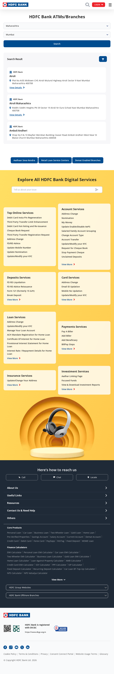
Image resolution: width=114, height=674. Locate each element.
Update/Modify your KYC (19, 256)
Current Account (75, 536)
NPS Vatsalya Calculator (36, 573)
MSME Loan (88, 541)
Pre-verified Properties (18, 536)
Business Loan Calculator (49, 556)
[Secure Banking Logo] (60, 628)
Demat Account (93, 536)
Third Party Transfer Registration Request (28, 234)
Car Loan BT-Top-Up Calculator (79, 569)
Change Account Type (73, 235)
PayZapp (50, 541)
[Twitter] (22, 647)
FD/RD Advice (13, 243)
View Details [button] (16, 87)
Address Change (15, 239)
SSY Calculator (43, 564)
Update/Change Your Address (22, 380)
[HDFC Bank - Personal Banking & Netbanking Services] (17, 615)
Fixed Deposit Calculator (19, 569)
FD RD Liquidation (16, 282)
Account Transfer (70, 239)
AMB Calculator (73, 560)
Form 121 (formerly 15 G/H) (20, 290)
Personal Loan (14, 532)
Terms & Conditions (28, 654)
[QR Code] (7, 628)
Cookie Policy (10, 654)
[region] (56, 80)
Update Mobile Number (19, 247)
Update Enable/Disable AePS (76, 226)
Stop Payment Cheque (73, 252)
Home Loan (88, 532)
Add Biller (66, 335)
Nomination (68, 218)
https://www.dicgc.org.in (35, 632)
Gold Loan (76, 532)
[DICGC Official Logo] (16, 628)
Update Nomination (17, 252)
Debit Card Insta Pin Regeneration (24, 217)
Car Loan (27, 532)
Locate (94, 477)
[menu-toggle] (110, 4)
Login (97, 4)
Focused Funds (69, 380)
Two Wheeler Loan (60, 532)
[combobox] (57, 26)
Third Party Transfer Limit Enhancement (27, 221)
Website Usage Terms (86, 654)
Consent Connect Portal (61, 654)
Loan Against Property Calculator (47, 560)
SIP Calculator (75, 564)
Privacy (44, 654)
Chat (58, 477)
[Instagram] (10, 647)
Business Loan (41, 532)
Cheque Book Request (18, 230)
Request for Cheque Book (75, 248)
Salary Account (57, 536)
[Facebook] (5, 647)
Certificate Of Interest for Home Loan (26, 339)
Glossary (104, 654)
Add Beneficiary (69, 340)
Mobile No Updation (72, 290)
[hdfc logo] (15, 4)
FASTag (60, 541)
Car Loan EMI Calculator (67, 552)
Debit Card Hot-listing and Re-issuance (26, 226)
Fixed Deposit (73, 541)
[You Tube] (16, 647)
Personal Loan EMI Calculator (38, 552)
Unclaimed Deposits (72, 256)
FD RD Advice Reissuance (19, 286)
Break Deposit (14, 295)
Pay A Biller (67, 331)
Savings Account (40, 536)
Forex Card (39, 541)
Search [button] (57, 43)
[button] (103, 59)
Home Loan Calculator (18, 560)
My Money (67, 222)
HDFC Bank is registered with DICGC (37, 626)
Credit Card (13, 541)
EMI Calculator (14, 552)
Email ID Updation (71, 286)
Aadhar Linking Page (72, 376)
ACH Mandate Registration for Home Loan (28, 334)
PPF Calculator (59, 564)
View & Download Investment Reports (81, 384)
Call (23, 477)
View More (67, 264)
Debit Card (26, 541)
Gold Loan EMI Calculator (76, 556)
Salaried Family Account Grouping (79, 231)
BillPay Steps (68, 344)
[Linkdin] (27, 647)
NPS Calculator (14, 573)
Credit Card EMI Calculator (20, 564)
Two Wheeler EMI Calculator (21, 556)
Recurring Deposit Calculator (47, 569)
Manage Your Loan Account (21, 330)
